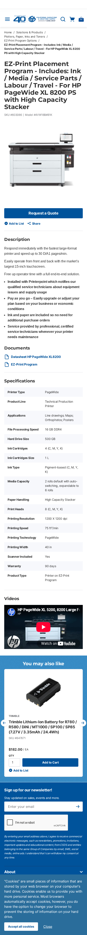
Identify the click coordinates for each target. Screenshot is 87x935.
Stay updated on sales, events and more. (31, 798)
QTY (11, 755)
